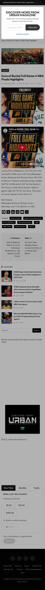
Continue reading (22, 34)
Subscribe (32, 27)
